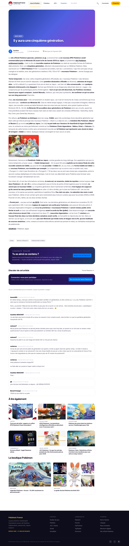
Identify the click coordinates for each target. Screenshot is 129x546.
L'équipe (102, 523)
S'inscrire (116, 3)
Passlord (64, 3)
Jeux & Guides (35, 3)
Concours (78, 531)
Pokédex (47, 3)
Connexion (105, 3)
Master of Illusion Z (22, 240)
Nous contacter (105, 525)
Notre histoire (104, 520)
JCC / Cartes (54, 525)
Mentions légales (105, 528)
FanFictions (78, 525)
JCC (55, 3)
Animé (52, 528)
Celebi (12, 240)
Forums (77, 523)
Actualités (74, 3)
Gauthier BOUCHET (17, 314)
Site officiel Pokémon (106, 531)
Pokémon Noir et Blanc (38, 240)
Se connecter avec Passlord (80, 279)
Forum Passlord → (88, 270)
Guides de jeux (54, 520)
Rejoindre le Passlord (82, 255)
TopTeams (78, 528)
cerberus (13, 346)
